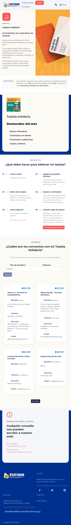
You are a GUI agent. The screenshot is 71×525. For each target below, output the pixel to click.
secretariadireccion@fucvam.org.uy (22, 511)
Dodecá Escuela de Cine (50, 356)
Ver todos (35, 401)
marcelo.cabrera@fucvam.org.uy (19, 452)
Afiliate (39, 3)
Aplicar (7, 274)
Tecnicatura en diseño (20, 135)
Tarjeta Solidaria (27, 3)
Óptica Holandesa (18, 131)
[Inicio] (11, 5)
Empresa (47, 265)
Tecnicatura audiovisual (21, 139)
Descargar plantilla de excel (53, 227)
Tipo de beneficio (18, 265)
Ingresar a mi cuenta (19, 220)
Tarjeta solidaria (18, 144)
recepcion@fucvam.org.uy (17, 446)
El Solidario (25, 7)
